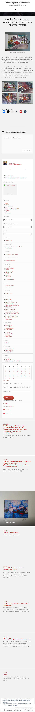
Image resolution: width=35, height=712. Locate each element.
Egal (5, 674)
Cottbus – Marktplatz (10, 260)
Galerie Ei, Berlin (9, 299)
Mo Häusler (8, 332)
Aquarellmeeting (9, 271)
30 (13, 378)
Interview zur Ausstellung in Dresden (13, 360)
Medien (7, 204)
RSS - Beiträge (8, 410)
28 (5, 378)
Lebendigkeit (19, 177)
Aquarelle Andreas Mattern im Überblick (14, 246)
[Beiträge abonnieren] (4, 410)
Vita (6, 207)
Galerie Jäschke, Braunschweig (12, 305)
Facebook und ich (9, 293)
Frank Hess (8, 273)
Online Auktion (9, 522)
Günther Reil (8, 275)
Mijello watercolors (9, 350)
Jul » (8, 380)
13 (29, 371)
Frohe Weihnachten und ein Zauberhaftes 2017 (13, 568)
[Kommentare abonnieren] (4, 414)
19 (25, 373)
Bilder (7, 203)
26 (25, 376)
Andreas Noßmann (10, 326)
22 (9, 376)
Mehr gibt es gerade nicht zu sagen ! (16, 639)
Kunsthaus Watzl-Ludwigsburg (12, 313)
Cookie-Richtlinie (13, 705)
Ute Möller (8, 335)
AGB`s (9, 211)
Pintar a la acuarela (10, 279)
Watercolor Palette (9, 351)
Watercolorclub (9, 248)
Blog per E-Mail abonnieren (12, 383)
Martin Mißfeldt (9, 331)
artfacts (7, 342)
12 (25, 371)
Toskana (11, 175)
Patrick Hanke (8, 278)
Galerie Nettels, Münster (11, 308)
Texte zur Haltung (9, 206)
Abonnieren (8, 397)
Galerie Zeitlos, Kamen (10, 310)
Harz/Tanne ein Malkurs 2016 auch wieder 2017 (16, 604)
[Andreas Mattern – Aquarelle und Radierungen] (17, 14)
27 (29, 376)
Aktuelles (8, 210)
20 (29, 373)
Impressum (8, 213)
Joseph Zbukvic (9, 329)
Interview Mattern (9, 359)
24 (17, 376)
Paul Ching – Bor (9, 333)
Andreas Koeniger (9, 266)
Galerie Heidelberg (9, 303)
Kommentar (27, 150)
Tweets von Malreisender (8, 406)
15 (9, 373)
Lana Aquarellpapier (10, 349)
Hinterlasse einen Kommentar (15, 164)
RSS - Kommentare (9, 414)
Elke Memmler (9, 272)
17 (17, 373)
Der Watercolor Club (10, 285)
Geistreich (8, 358)
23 (13, 376)
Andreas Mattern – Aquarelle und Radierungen (17, 3)
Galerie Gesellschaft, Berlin (11, 302)
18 (21, 373)
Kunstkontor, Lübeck (10, 315)
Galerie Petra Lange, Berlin (11, 309)
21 (5, 376)
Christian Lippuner (10, 328)
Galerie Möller (8, 306)
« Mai (4, 380)
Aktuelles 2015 (9, 240)
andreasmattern (13, 161)
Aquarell (7, 175)
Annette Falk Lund (9, 268)
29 (9, 378)
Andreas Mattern (8, 177)
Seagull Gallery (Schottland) (11, 317)
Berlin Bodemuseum (11, 532)
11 (21, 371)
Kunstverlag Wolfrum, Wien (12, 316)
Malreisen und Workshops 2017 (12, 208)
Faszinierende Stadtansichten (12, 254)
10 (17, 371)
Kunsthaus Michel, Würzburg (12, 312)
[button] (9, 87)
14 (5, 373)
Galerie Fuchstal (9, 301)
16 (13, 373)
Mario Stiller (8, 276)
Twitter (5, 403)
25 (21, 376)
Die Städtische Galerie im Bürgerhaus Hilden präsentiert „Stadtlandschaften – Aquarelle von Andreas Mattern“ (17, 464)
